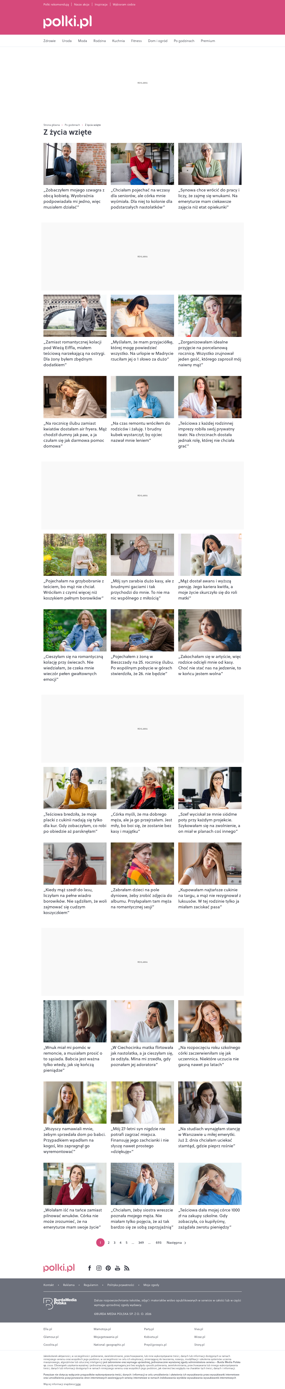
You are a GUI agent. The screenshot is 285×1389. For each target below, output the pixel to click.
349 (141, 1242)
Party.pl (149, 1329)
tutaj (78, 1384)
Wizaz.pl (199, 1337)
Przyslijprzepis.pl (155, 1345)
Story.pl (199, 1345)
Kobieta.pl (151, 1337)
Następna (174, 1242)
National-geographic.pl (109, 1345)
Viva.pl (198, 1329)
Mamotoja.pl (102, 1329)
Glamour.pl (51, 1337)
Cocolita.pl (50, 1345)
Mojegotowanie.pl (106, 1337)
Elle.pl (47, 1329)
